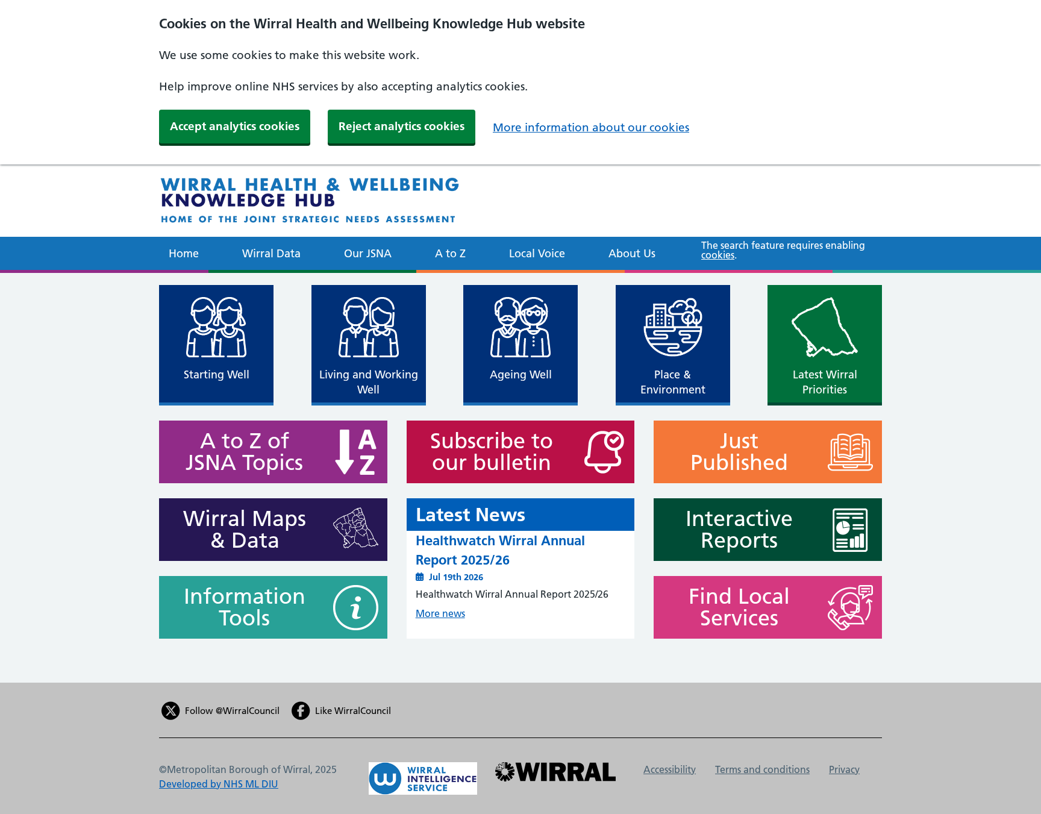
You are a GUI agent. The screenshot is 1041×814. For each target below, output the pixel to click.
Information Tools (244, 607)
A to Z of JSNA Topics (244, 451)
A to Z (450, 253)
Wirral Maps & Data (244, 529)
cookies (717, 255)
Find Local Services (739, 607)
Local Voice (537, 253)
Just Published (739, 451)
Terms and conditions (762, 769)
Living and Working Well (368, 382)
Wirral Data (271, 253)
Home (184, 253)
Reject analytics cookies (401, 126)
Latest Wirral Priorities (825, 382)
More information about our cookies (591, 127)
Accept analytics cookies (234, 126)
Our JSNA (368, 253)
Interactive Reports (739, 529)
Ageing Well (521, 374)
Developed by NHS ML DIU (218, 784)
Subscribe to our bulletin (491, 451)
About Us (631, 253)
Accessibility (669, 769)
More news (440, 613)
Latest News (470, 514)
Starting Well (216, 374)
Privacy (844, 769)
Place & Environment (672, 382)
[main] (520, 478)
